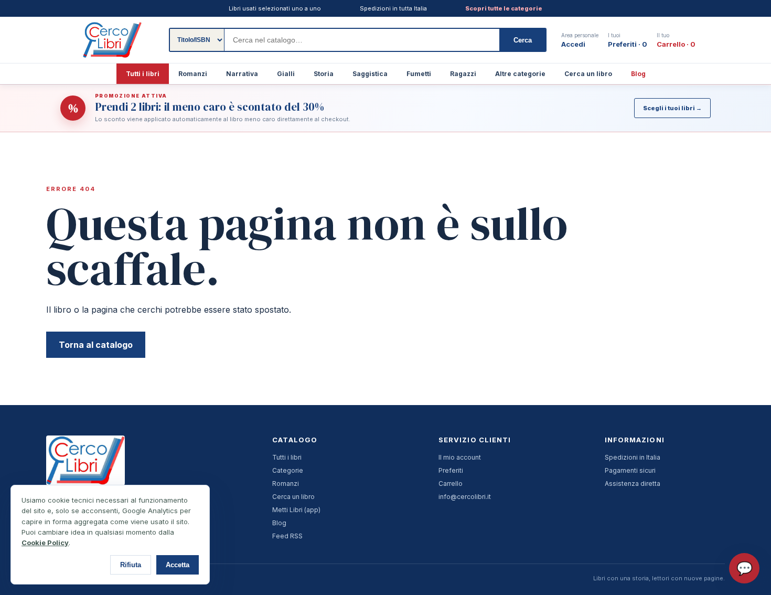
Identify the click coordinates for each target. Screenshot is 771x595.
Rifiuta (130, 565)
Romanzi (192, 74)
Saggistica (370, 74)
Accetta (177, 565)
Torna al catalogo (96, 344)
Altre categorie (520, 74)
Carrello (450, 483)
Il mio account (459, 457)
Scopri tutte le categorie (503, 8)
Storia (324, 74)
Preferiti (450, 470)
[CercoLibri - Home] (112, 40)
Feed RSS (287, 536)
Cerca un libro (588, 74)
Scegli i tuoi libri (672, 108)
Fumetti (418, 74)
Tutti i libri (142, 74)
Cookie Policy (45, 542)
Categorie (287, 470)
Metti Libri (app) (296, 510)
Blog (638, 74)
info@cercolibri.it (464, 497)
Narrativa (242, 74)
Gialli (286, 74)
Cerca (522, 40)
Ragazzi (463, 74)
